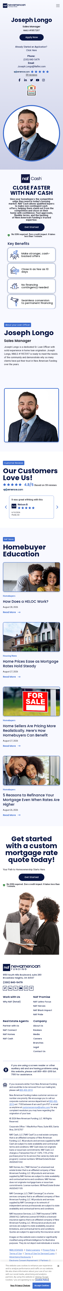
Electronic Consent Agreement (23, 1260)
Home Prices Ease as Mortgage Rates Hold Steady (30, 663)
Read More (9, 612)
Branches (38, 1043)
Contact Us (39, 1051)
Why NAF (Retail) (12, 1002)
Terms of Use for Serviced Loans (39, 1253)
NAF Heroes (39, 1006)
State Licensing (33, 1250)
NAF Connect (10, 1030)
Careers (37, 1038)
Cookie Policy (42, 1279)
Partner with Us (11, 1026)
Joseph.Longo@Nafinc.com (32, 66)
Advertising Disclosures (20, 1257)
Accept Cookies (41, 1285)
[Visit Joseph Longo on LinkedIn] (25, 80)
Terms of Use (15, 1253)
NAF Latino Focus (42, 1002)
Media (36, 1034)
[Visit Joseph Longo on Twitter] (31, 80)
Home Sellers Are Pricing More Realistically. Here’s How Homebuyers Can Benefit (29, 731)
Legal (36, 1047)
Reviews (37, 1030)
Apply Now (31, 37)
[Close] (58, 1266)
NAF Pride (38, 1014)
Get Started (31, 227)
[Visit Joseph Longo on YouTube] (37, 80)
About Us (38, 1026)
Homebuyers (9, 596)
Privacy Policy (49, 1250)
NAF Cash (8, 1038)
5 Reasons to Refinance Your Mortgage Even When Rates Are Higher (31, 800)
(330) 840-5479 (31, 59)
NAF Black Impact (42, 1010)
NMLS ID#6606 (16, 1250)
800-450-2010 (44, 1071)
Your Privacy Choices (20, 1285)
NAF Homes (9, 1034)
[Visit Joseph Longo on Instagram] (43, 80)
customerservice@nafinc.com (36, 1107)
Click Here (31, 50)
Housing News (10, 656)
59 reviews (31, 75)
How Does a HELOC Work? (25, 601)
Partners (44, 1260)
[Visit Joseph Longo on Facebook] (19, 80)
